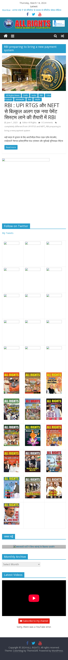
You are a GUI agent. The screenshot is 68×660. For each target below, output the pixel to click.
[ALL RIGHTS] (5, 36)
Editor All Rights (29, 122)
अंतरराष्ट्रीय (20, 99)
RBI (41, 95)
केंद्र (29, 99)
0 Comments (47, 122)
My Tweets (7, 233)
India (34, 95)
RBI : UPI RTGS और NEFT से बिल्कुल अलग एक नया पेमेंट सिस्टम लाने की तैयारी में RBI (31, 111)
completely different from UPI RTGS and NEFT (24, 126)
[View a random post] (62, 36)
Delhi (25, 95)
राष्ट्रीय (37, 99)
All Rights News (12, 95)
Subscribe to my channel (35, 620)
